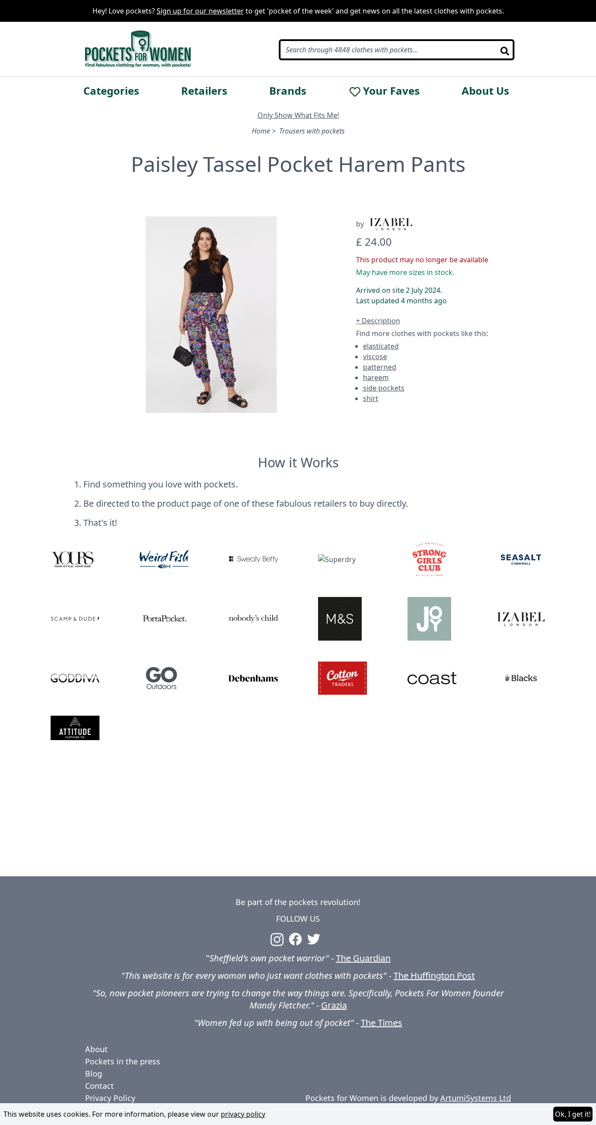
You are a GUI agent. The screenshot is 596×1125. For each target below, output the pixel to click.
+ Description (378, 321)
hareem (376, 377)
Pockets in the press (122, 1061)
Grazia (334, 1005)
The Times (381, 1023)
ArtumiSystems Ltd (475, 1098)
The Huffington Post (434, 975)
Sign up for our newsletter (200, 11)
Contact (99, 1085)
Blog (93, 1073)
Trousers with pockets (312, 131)
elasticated (381, 346)
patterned (379, 367)
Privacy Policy (110, 1098)
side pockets (383, 388)
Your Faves (391, 91)
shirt (370, 398)
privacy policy (243, 1114)
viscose (375, 356)
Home (261, 131)
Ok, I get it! (573, 1114)
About (96, 1049)
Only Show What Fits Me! (298, 115)
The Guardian (363, 958)
